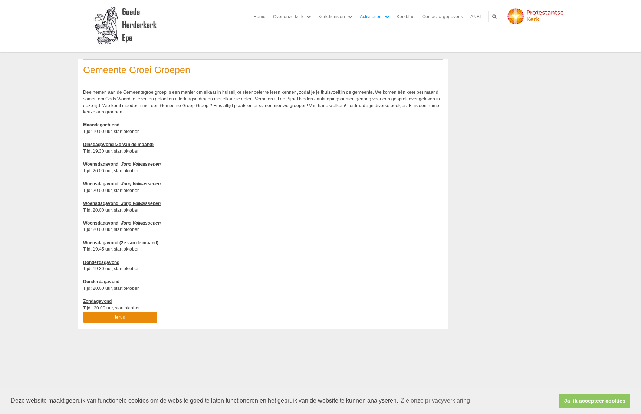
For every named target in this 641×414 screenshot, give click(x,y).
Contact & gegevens (442, 16)
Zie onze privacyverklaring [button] (435, 400)
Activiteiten (371, 16)
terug (120, 317)
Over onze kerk (288, 16)
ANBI (475, 16)
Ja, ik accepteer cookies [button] (594, 401)
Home (259, 16)
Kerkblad (406, 16)
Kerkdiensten (331, 16)
